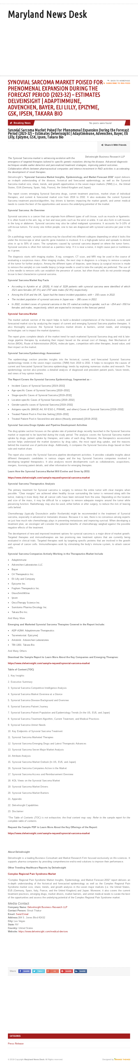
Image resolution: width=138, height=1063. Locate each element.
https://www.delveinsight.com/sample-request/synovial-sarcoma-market (49, 477)
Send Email (22, 914)
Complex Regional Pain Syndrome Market (32, 874)
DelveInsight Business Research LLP (47, 907)
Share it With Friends (115, 145)
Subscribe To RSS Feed (118, 83)
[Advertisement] (104, 47)
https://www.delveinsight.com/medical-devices (43, 931)
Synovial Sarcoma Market (22, 314)
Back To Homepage (120, 81)
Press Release (16, 1043)
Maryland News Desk (47, 14)
